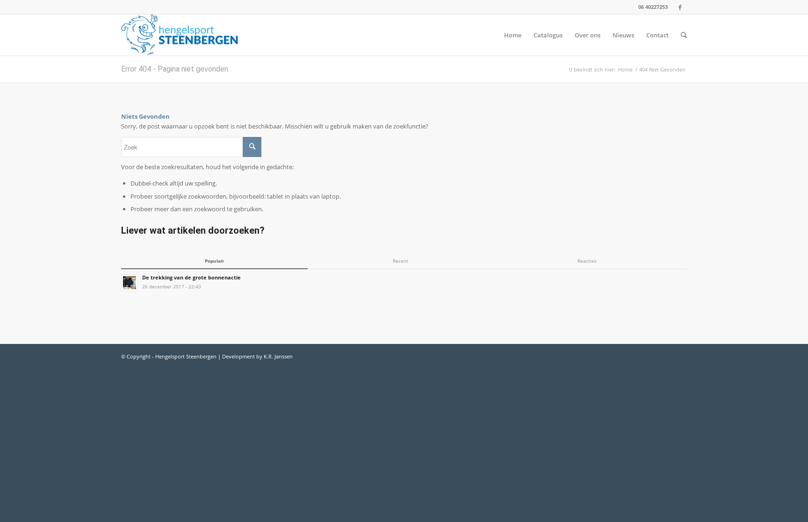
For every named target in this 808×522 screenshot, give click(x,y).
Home (625, 69)
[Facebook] (680, 7)
